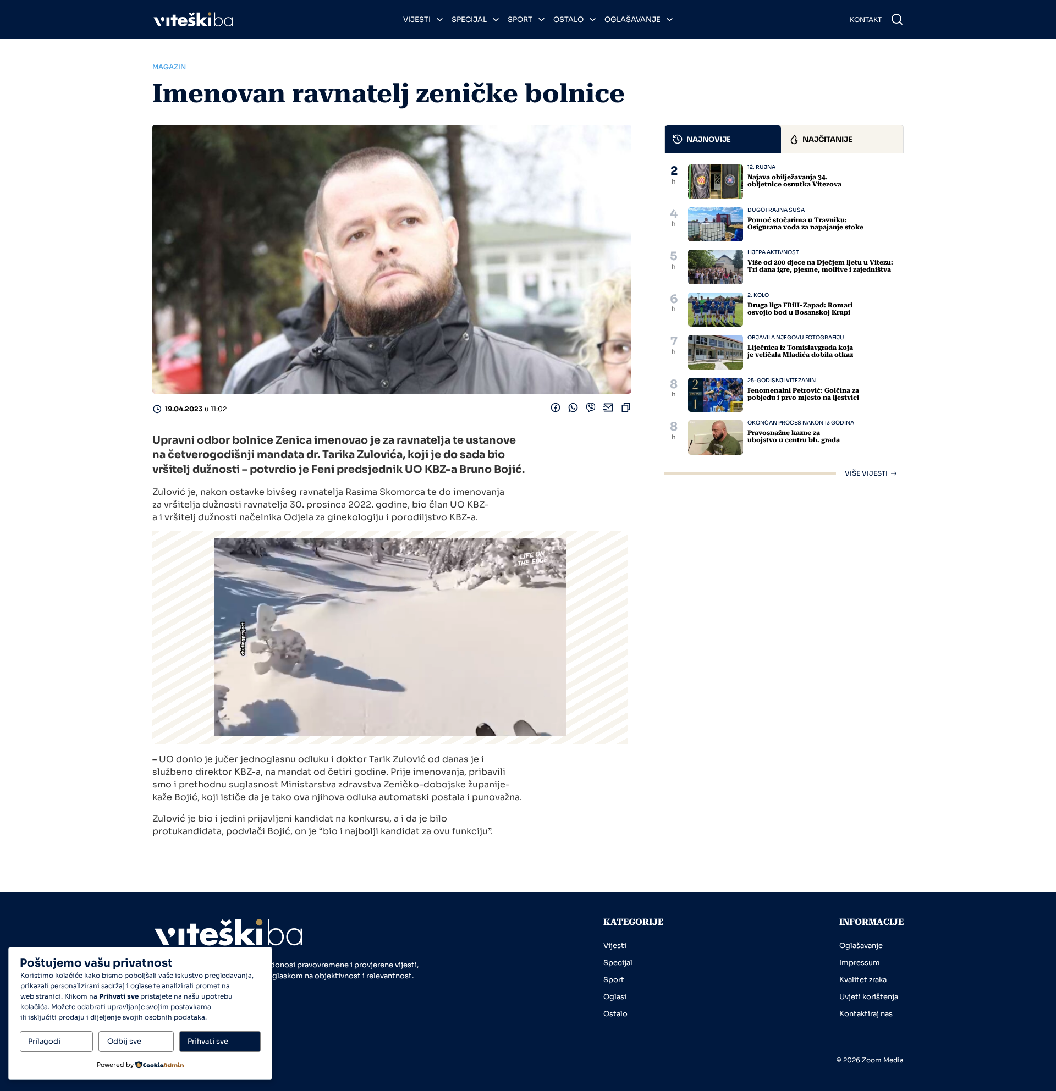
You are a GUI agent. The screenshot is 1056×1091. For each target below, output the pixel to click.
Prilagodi (44, 1041)
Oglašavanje (632, 19)
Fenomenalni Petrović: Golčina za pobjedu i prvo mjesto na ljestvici (803, 394)
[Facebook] (555, 410)
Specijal (469, 19)
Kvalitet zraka (863, 979)
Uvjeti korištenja (868, 996)
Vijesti (417, 19)
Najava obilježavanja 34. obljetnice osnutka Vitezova (794, 180)
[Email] (608, 410)
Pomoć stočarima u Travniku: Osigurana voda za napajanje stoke (805, 223)
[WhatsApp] (573, 410)
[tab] (723, 139)
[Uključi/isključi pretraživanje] (897, 19)
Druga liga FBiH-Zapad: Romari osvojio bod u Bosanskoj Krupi (800, 308)
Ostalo (568, 19)
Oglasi (614, 996)
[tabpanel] (784, 320)
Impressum (859, 962)
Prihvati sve (208, 1041)
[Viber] (590, 410)
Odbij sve (124, 1041)
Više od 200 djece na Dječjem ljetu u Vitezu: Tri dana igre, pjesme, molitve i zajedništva (820, 265)
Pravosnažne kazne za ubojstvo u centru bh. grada (793, 436)
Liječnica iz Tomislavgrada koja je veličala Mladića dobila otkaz (800, 351)
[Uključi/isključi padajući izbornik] (439, 19)
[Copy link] (625, 410)
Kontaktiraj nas (866, 1013)
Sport (520, 19)
